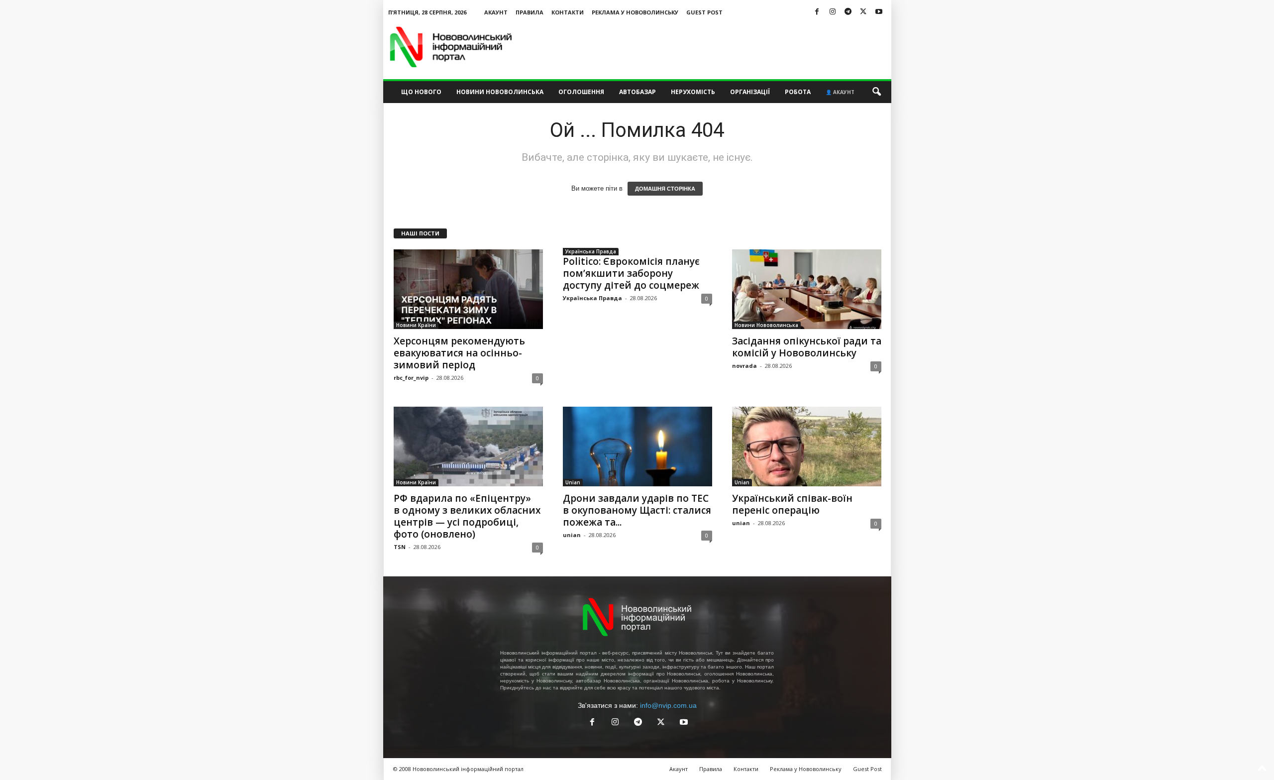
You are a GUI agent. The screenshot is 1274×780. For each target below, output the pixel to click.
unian (572, 535)
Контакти (567, 12)
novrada (744, 365)
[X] (863, 12)
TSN (400, 547)
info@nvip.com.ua (668, 705)
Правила (529, 12)
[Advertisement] (710, 46)
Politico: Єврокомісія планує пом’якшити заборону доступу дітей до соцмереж (631, 273)
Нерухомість (693, 92)
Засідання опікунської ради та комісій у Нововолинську (806, 346)
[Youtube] (879, 12)
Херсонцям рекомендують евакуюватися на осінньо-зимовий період (459, 352)
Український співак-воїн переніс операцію (792, 504)
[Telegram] (848, 12)
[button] (876, 92)
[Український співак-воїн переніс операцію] (806, 446)
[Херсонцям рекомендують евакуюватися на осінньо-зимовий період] (468, 289)
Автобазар (637, 92)
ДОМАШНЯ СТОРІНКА (665, 189)
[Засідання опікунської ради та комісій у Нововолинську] (806, 289)
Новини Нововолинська (499, 92)
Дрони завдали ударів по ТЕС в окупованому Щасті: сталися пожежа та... (637, 510)
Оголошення (581, 92)
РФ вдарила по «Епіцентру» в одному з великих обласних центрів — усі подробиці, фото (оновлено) (467, 516)
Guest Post (704, 12)
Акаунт (496, 12)
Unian (572, 482)
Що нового (421, 92)
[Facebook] (817, 12)
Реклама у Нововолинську (635, 12)
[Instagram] (833, 12)
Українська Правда (590, 251)
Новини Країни (416, 325)
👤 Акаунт (840, 92)
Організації (750, 92)
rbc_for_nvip (411, 377)
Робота (798, 92)
